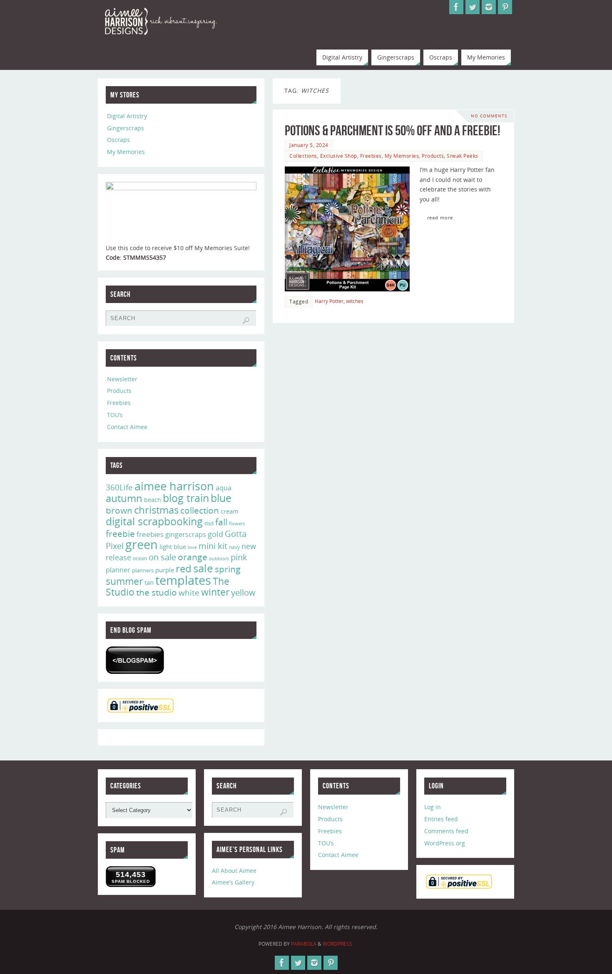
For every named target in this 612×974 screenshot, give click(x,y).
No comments (489, 116)
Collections (303, 155)
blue (221, 498)
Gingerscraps (125, 128)
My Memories (402, 155)
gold (215, 534)
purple (164, 570)
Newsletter (122, 379)
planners (143, 570)
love (192, 547)
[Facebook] (456, 7)
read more (440, 217)
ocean (140, 558)
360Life (119, 487)
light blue (172, 546)
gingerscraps (185, 534)
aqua (223, 487)
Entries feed (441, 819)
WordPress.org (444, 843)
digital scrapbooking (154, 521)
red (184, 568)
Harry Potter (329, 301)
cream (230, 511)
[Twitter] (472, 7)
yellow (243, 592)
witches (354, 301)
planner (118, 569)
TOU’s (115, 415)
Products (433, 155)
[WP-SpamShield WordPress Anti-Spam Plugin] (135, 660)
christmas (156, 510)
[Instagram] (489, 7)
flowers (237, 524)
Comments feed (446, 831)
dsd (209, 523)
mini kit (213, 546)
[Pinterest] (505, 7)
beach (152, 500)
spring (228, 569)
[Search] (246, 320)
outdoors (219, 558)
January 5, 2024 (308, 145)
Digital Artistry (127, 116)
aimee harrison (174, 486)
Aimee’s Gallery (233, 882)
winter (215, 592)
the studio (156, 592)
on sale (162, 557)
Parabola (303, 943)
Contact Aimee (127, 427)
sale (203, 568)
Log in (432, 807)
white (189, 592)
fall (221, 522)
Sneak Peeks (462, 155)
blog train (186, 498)
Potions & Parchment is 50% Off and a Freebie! (392, 130)
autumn (124, 498)
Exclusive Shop (338, 155)
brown (119, 510)
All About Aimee (234, 871)
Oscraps (118, 140)
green (141, 544)
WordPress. (338, 943)
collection (199, 510)
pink (239, 557)
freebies (150, 534)
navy (234, 547)
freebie (120, 533)
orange (192, 557)
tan (149, 582)
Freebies (371, 155)
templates (183, 580)
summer (124, 581)
